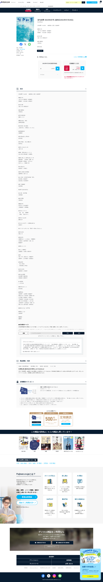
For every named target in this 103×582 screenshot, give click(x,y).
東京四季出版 (22, 49)
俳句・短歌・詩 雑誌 (31, 6)
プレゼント (75, 10)
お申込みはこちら (36, 424)
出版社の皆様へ (61, 567)
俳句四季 (38, 6)
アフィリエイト (34, 560)
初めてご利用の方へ (27, 503)
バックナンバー (44, 6)
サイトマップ (76, 567)
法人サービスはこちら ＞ (22, 506)
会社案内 (54, 567)
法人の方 (41, 2)
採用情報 (69, 560)
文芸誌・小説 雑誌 (49, 463)
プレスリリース (34, 563)
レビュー (66, 10)
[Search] (83, 2)
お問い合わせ (69, 563)
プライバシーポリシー (34, 567)
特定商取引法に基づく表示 (45, 567)
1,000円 (53, 68)
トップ (17, 6)
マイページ (13, 2)
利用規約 (26, 567)
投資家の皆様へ (69, 567)
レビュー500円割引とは (80, 56)
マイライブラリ (21, 2)
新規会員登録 (27, 497)
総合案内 (51, 556)
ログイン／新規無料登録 (92, 2)
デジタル (42, 74)
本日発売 (28, 2)
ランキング (35, 2)
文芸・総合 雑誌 (23, 6)
